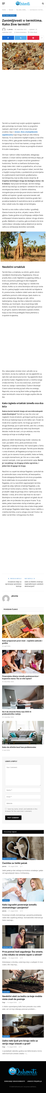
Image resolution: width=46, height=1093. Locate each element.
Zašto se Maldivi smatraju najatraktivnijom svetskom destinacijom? (34, 584)
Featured (6, 992)
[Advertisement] (23, 96)
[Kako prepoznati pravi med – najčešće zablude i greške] (23, 626)
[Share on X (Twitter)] (21, 38)
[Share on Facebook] (8, 38)
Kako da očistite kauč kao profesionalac (19, 747)
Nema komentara (21, 32)
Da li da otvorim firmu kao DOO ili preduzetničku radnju (16, 713)
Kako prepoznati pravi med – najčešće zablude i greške (22, 642)
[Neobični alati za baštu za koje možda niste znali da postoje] (23, 981)
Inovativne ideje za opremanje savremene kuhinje (13, 584)
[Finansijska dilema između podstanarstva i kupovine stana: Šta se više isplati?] (23, 661)
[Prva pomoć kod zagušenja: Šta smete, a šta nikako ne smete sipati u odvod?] (23, 937)
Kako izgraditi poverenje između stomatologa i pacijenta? (19, 906)
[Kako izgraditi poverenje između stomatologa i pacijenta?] (23, 890)
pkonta (11, 29)
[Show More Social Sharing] (42, 38)
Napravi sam (7, 947)
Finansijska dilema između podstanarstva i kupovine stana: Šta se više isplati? (20, 677)
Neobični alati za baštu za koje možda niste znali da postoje (22, 998)
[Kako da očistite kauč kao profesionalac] (23, 732)
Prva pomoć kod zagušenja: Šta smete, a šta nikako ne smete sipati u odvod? (22, 953)
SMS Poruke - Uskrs (9, 859)
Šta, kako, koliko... (9, 15)
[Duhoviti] (23, 3)
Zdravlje (6, 900)
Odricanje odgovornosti (14, 1081)
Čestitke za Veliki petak (14, 863)
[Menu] (3, 3)
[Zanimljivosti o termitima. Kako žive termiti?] (23, 56)
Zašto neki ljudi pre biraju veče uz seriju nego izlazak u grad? (20, 1042)
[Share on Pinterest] (33, 38)
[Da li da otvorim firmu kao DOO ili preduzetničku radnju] (23, 697)
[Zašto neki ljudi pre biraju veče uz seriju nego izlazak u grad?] (23, 1026)
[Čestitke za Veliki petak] (23, 848)
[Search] (43, 3)
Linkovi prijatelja (34, 1081)
